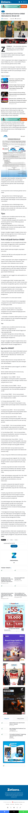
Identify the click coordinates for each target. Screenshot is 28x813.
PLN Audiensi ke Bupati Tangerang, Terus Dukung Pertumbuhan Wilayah (18, 736)
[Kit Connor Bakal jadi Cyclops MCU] (21, 573)
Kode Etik (12, 804)
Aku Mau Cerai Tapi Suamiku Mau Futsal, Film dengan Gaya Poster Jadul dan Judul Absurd (7, 579)
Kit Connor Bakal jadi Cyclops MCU (19, 578)
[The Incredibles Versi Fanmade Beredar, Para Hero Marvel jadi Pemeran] (21, 588)
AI (7, 539)
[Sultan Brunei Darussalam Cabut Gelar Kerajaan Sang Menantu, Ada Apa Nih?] (7, 588)
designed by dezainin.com (19, 802)
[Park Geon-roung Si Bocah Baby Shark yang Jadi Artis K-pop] (4, 80)
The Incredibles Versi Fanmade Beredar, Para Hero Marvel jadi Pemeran (21, 594)
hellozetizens (5, 18)
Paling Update (20, 718)
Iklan (21, 804)
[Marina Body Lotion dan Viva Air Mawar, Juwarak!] (5, 724)
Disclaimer (17, 804)
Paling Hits (6, 718)
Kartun (16, 539)
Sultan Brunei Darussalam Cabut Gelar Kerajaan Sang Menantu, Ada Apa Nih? (7, 595)
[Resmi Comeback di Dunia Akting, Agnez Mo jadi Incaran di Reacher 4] (4, 94)
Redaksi (7, 804)
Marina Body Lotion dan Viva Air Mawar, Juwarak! (17, 723)
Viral (3, 11)
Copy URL (14, 546)
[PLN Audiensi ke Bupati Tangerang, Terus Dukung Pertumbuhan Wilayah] (5, 736)
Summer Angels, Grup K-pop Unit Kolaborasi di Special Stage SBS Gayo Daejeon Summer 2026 (17, 86)
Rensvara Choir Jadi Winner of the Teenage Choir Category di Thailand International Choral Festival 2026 (18, 100)
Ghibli (11, 539)
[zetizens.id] (6, 2)
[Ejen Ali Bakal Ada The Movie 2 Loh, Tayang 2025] (5, 730)
